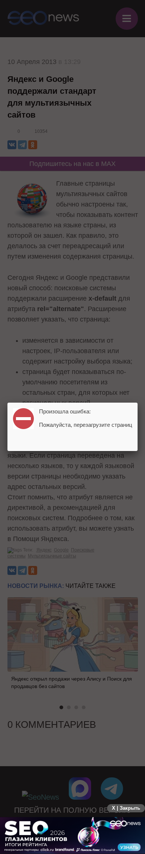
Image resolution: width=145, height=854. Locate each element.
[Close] (137, 402)
